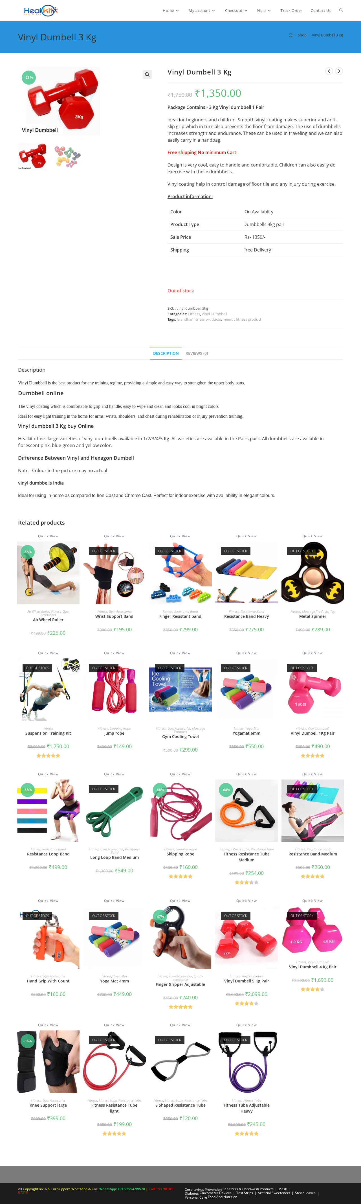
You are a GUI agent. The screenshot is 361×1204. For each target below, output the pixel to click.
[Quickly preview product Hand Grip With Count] (76, 916)
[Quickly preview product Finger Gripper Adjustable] (209, 916)
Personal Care (196, 1197)
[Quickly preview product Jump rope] (143, 668)
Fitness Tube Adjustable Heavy (247, 1108)
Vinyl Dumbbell (214, 313)
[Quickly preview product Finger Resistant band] (209, 551)
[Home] (290, 35)
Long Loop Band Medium (114, 857)
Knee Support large (48, 1105)
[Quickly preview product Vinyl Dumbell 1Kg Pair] (341, 668)
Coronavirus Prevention (203, 1189)
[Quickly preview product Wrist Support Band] (143, 551)
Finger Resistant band (180, 616)
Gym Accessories (55, 613)
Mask (282, 1189)
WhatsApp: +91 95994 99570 (122, 1189)
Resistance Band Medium (313, 854)
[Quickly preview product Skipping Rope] (209, 789)
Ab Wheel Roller (38, 611)
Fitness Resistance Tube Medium (247, 856)
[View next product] (339, 71)
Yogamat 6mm (246, 733)
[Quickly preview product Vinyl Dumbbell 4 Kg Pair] (341, 916)
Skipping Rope (120, 728)
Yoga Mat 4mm (114, 981)
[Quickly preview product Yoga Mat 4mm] (143, 916)
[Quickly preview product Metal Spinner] (341, 551)
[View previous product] (329, 71)
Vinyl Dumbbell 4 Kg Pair (312, 966)
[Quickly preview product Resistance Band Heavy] (275, 551)
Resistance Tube (262, 849)
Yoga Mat (252, 728)
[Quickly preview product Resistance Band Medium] (341, 789)
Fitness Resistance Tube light (114, 1108)
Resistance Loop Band (48, 854)
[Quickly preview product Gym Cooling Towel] (209, 668)
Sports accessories (188, 978)
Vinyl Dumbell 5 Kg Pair (246, 981)
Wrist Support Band (114, 616)
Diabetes (192, 1193)
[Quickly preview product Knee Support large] (76, 1040)
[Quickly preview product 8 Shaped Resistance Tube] (209, 1040)
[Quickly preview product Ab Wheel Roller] (76, 551)
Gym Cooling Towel (180, 736)
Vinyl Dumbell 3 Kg (327, 35)
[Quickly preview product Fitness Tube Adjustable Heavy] (275, 1040)
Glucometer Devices (216, 1192)
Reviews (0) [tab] (197, 353)
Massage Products (315, 611)
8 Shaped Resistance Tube (180, 1105)
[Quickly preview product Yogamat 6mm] (275, 668)
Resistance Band (186, 611)
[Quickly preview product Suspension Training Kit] (76, 668)
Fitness (194, 313)
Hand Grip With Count (48, 981)
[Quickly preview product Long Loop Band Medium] (143, 789)
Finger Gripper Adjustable (180, 984)
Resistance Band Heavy (246, 616)
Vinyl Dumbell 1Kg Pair (312, 733)
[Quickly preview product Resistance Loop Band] (76, 789)
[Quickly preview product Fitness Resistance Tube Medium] (275, 789)
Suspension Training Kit (48, 733)
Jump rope (114, 733)
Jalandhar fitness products (199, 319)
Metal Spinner (312, 616)
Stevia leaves (305, 1192)
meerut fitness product (242, 319)
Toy (332, 611)
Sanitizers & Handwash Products (248, 1189)
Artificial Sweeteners (274, 1192)
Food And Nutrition (222, 1196)
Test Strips (244, 1192)
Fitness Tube (240, 849)
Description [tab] (166, 353)
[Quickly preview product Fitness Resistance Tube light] (143, 1040)
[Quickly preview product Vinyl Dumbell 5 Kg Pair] (275, 916)
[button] (147, 74)
